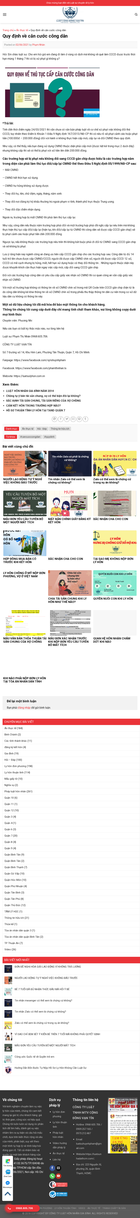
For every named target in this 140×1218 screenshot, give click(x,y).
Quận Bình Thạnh (13, 867)
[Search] (136, 14)
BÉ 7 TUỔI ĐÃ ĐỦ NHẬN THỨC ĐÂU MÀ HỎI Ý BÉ (42, 989)
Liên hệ (57, 1159)
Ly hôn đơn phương (15, 766)
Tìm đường (7, 1166)
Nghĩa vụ (9, 785)
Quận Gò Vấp (11, 873)
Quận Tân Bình (12, 892)
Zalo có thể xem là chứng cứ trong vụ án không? (42, 1022)
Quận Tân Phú (12, 898)
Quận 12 (9, 810)
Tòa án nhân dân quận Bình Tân (21, 936)
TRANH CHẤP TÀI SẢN (114, 1208)
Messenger (7, 1187)
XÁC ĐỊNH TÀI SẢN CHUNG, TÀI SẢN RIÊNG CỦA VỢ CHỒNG (43, 400)
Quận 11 (9, 804)
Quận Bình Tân (12, 854)
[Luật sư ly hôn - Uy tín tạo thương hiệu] (70, 15)
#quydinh (49, 436)
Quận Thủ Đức (12, 905)
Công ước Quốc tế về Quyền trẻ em (34, 1056)
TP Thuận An (11, 943)
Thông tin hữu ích (14, 917)
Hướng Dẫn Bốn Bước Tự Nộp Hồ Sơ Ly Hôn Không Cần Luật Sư (50, 1067)
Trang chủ (8, 30)
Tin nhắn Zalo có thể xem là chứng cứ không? (40, 1011)
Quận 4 (8, 823)
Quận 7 (8, 835)
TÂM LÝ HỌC (11, 911)
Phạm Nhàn (38, 44)
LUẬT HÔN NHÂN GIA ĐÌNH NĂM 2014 (30, 391)
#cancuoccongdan (30, 436)
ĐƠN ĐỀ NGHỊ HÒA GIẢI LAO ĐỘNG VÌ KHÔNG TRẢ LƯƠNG (48, 966)
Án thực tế (10, 728)
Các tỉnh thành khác (15, 740)
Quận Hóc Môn (12, 879)
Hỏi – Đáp (10, 759)
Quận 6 (8, 829)
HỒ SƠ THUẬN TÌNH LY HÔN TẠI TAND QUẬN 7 (35, 410)
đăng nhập (24, 707)
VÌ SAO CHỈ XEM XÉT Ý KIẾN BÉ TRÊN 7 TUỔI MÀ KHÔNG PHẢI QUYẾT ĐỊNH (57, 1034)
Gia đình (8, 753)
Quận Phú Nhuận (13, 886)
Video (7, 949)
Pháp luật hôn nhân (15, 791)
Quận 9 (8, 848)
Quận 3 (8, 816)
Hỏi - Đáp (42, 428)
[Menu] (5, 14)
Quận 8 (8, 842)
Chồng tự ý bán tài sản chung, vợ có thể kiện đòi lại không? (43, 396)
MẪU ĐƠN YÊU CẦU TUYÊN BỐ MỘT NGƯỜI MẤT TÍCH (45, 1045)
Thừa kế (8, 924)
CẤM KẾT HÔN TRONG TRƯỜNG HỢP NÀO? (33, 405)
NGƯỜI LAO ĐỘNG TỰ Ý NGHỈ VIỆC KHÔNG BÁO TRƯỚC (46, 978)
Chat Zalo (8, 1176)
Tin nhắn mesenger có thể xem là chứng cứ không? (43, 1000)
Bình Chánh (10, 734)
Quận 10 (9, 797)
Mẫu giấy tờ (10, 778)
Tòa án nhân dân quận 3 (17, 930)
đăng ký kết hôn (13, 747)
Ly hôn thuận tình (14, 772)
